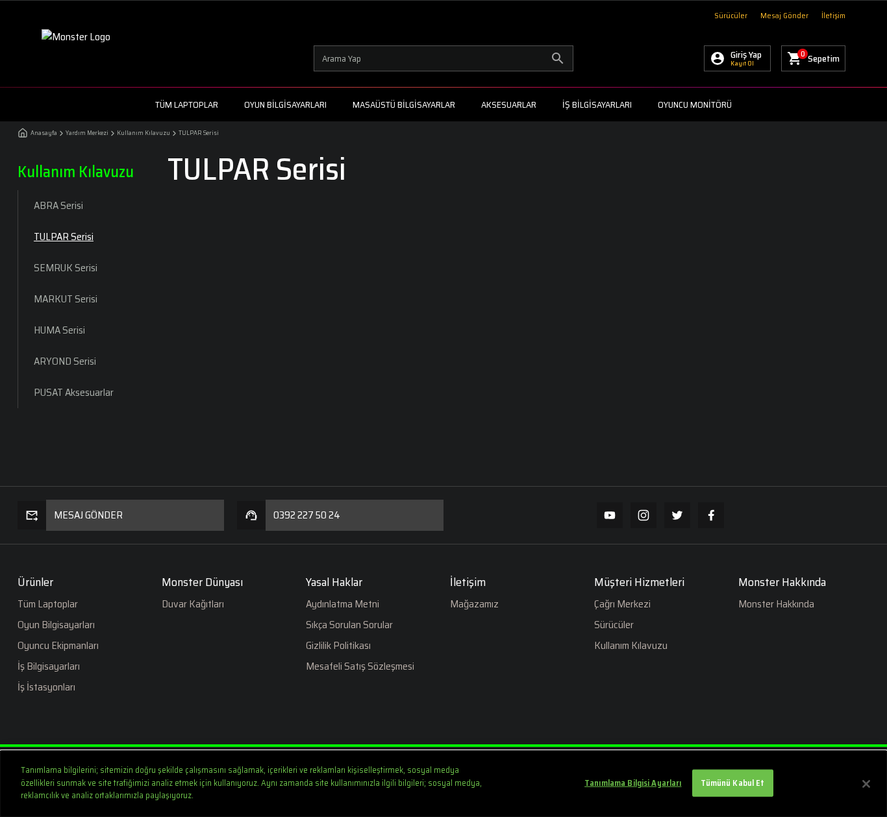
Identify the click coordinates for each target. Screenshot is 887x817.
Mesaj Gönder (784, 15)
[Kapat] (866, 784)
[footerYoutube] (610, 515)
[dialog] (443, 784)
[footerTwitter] (677, 515)
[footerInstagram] (643, 515)
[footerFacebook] (711, 515)
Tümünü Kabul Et (733, 783)
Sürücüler (730, 15)
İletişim (833, 15)
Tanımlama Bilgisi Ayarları (632, 783)
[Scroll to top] (848, 452)
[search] (443, 58)
